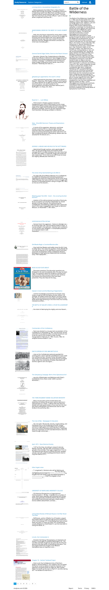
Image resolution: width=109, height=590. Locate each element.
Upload (84, 2)
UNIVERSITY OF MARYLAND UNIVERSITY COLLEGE (47, 491)
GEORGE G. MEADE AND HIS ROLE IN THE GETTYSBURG (49, 146)
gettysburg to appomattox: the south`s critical (46, 77)
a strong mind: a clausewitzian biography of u (46, 7)
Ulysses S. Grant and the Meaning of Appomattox (47, 291)
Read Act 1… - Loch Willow (40, 100)
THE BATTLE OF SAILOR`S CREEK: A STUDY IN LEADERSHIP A (50, 305)
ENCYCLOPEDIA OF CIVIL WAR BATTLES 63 (45, 351)
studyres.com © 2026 (20, 588)
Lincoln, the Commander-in (40, 537)
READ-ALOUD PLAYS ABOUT (40, 268)
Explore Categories (34, 2)
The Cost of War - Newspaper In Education (45, 421)
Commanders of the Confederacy (42, 328)
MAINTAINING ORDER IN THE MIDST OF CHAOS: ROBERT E (49, 31)
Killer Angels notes (38, 467)
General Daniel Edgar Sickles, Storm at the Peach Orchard (49, 53)
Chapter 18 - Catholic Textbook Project (44, 560)
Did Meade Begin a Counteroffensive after (45, 244)
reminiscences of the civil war (41, 221)
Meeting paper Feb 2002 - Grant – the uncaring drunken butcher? (49, 196)
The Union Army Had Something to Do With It (46, 173)
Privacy (86, 588)
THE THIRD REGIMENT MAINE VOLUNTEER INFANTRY (48, 398)
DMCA (93, 588)
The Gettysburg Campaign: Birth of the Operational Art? (49, 375)
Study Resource (20, 2)
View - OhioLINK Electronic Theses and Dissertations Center (48, 124)
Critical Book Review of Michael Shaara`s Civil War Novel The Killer (49, 514)
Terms (80, 588)
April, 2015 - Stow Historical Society (42, 444)
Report (71, 588)
